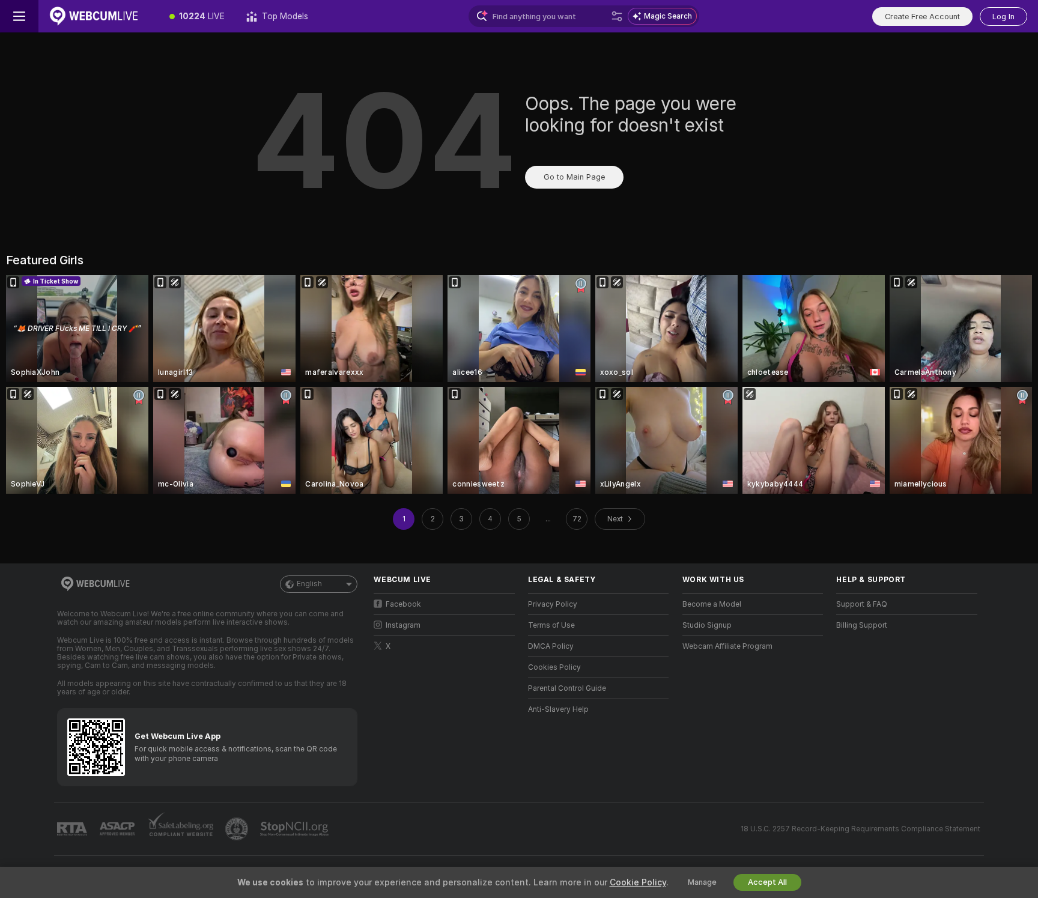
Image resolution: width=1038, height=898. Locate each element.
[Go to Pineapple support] (237, 829)
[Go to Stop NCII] (295, 829)
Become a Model (711, 604)
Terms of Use (551, 625)
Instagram (403, 625)
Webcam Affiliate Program (727, 646)
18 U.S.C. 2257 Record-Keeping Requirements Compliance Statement (860, 829)
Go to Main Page (574, 176)
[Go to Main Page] (98, 16)
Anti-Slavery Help (558, 709)
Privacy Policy (552, 604)
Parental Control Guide (567, 688)
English (309, 584)
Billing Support (861, 625)
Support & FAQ (861, 604)
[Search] (617, 16)
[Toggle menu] (19, 16)
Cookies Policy (554, 667)
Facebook (403, 604)
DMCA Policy (551, 646)
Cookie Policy (638, 882)
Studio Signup (707, 625)
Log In (1003, 16)
